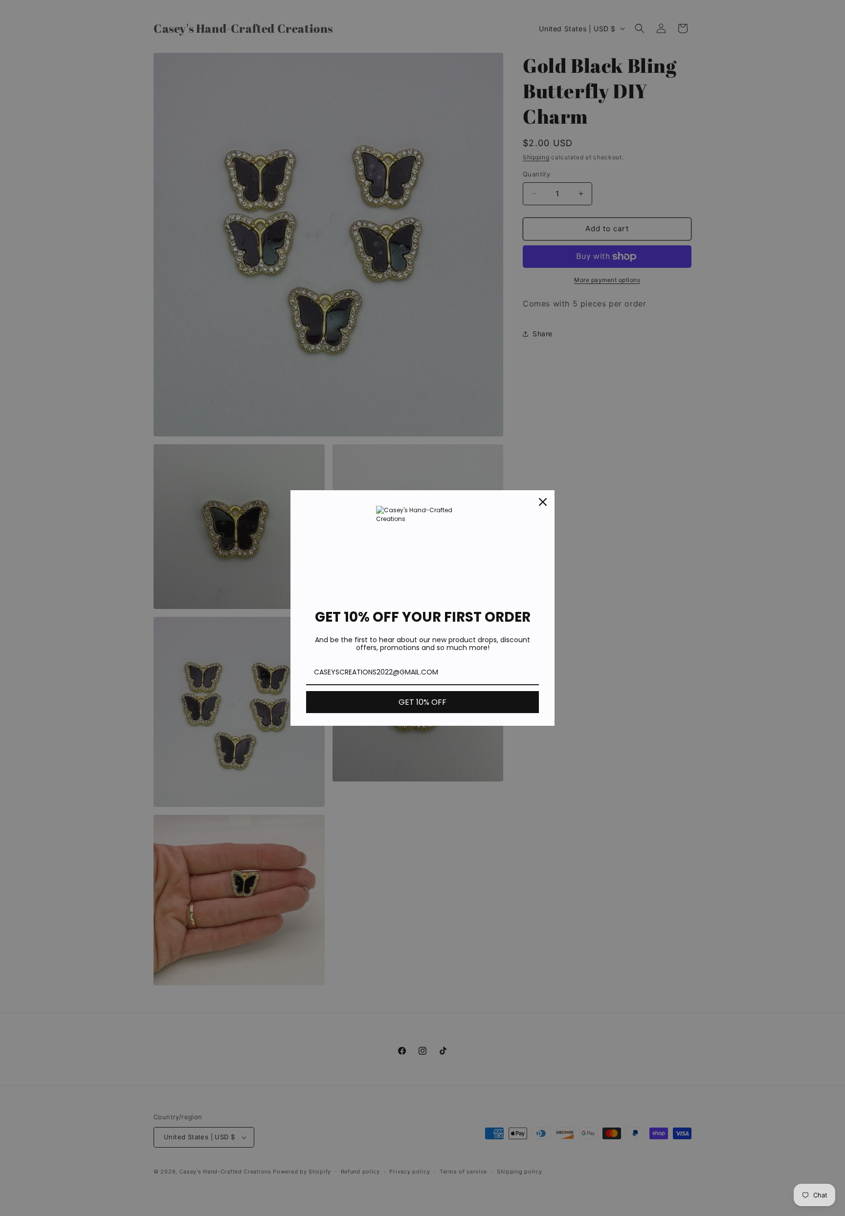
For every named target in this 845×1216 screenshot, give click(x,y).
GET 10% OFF (422, 702)
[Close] (543, 502)
